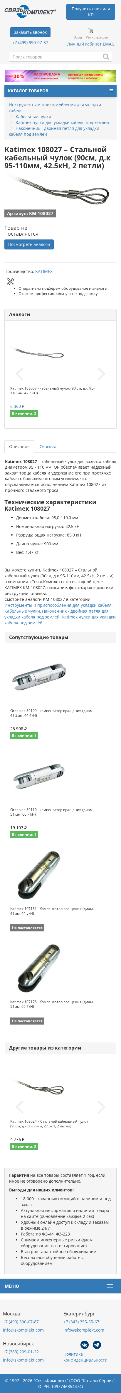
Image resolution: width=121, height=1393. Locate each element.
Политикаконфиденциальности (85, 1357)
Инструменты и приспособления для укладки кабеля (58, 605)
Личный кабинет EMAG (91, 44)
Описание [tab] (19, 446)
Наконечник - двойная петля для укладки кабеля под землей (56, 614)
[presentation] (19, 374)
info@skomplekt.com (23, 1330)
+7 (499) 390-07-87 (30, 42)
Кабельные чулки (22, 611)
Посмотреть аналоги (29, 244)
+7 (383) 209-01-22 (21, 1352)
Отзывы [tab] (48, 446)
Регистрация (97, 37)
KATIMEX (44, 271)
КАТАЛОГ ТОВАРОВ (28, 90)
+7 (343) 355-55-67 (81, 1322)
